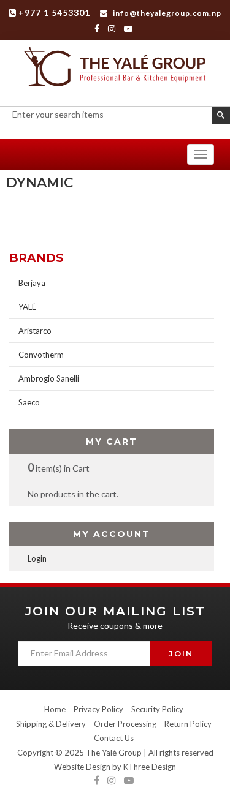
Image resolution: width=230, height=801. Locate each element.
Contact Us (114, 738)
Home (55, 709)
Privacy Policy (98, 709)
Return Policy (188, 724)
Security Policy (157, 709)
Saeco (29, 402)
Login (37, 558)
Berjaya (31, 283)
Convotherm (41, 354)
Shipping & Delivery (51, 724)
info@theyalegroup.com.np (166, 13)
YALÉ (27, 307)
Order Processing (125, 724)
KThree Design (149, 767)
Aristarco (35, 331)
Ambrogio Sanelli (48, 378)
